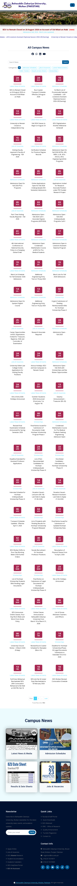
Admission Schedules (29, 68)
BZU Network (15, 855)
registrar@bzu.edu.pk (51, 855)
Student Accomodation (15, 859)
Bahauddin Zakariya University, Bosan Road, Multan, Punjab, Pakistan (55, 850)
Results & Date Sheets (39, 71)
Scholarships (53, 71)
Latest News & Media (21, 753)
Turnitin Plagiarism (49, 833)
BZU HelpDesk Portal (15, 865)
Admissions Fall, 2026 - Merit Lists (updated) (38, 32)
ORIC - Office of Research (51, 826)
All (19, 67)
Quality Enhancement (50, 830)
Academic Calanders (14, 862)
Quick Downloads (48, 820)
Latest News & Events (60, 68)
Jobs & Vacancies (44, 68)
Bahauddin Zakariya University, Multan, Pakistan (33, 883)
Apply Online (12, 849)
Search (65, 62)
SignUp (32, 832)
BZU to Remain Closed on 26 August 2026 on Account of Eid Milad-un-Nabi (38, 29)
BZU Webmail (47, 823)
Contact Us (46, 836)
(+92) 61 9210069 (49, 862)
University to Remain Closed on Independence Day (56, 37)
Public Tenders (24, 71)
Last (46, 698)
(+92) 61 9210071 (49, 859)
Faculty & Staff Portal (49, 817)
